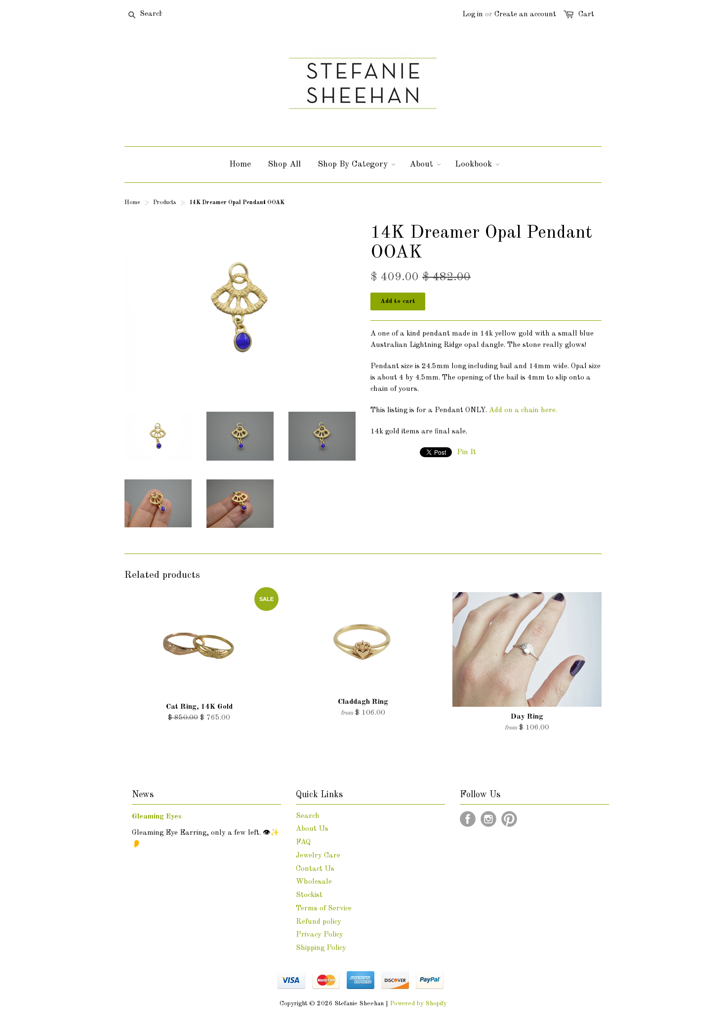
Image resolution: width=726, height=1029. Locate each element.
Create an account (525, 14)
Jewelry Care (318, 855)
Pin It (466, 452)
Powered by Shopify (418, 1003)
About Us (312, 829)
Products (164, 203)
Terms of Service (324, 908)
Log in (472, 14)
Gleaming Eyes (157, 816)
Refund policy (318, 922)
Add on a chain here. (523, 410)
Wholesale (314, 882)
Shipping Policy (321, 948)
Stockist (309, 895)
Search (308, 816)
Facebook (468, 819)
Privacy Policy (319, 935)
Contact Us (315, 869)
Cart (586, 14)
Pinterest (509, 819)
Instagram (488, 819)
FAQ (303, 842)
